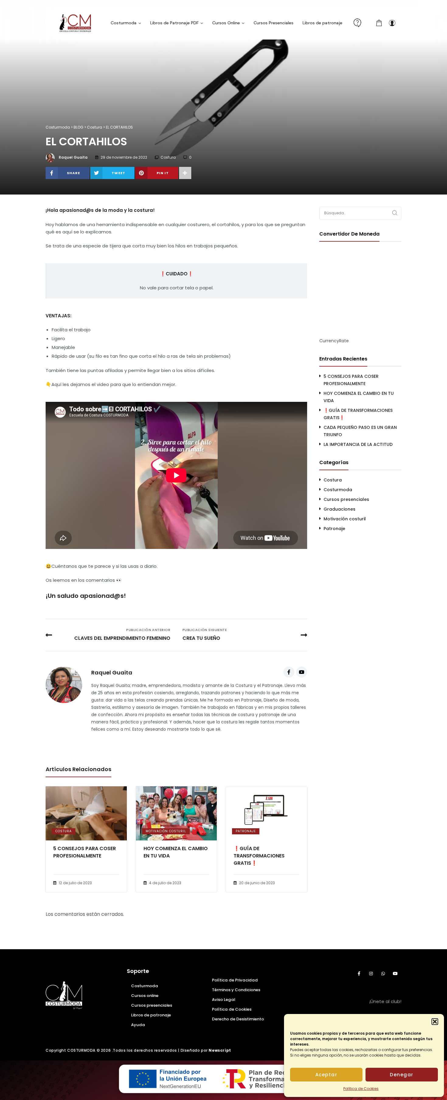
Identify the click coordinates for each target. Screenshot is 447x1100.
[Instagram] (371, 973)
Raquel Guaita (73, 157)
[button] (435, 1022)
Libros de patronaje (151, 1015)
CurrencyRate (334, 341)
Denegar (402, 1074)
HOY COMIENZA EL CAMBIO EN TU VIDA (176, 852)
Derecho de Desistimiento (238, 1019)
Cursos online (144, 995)
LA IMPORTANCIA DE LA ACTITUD (358, 444)
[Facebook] (288, 672)
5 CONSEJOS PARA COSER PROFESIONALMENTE (84, 852)
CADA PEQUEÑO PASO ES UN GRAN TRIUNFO (360, 431)
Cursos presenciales (346, 499)
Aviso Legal (223, 999)
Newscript (220, 1050)
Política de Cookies (361, 1088)
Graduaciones (339, 509)
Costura (168, 157)
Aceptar (326, 1074)
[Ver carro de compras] (379, 22)
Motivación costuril (166, 831)
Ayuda (138, 1025)
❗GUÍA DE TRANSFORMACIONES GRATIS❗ (259, 856)
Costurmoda (338, 490)
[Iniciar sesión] (392, 22)
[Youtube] (301, 672)
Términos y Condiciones (236, 990)
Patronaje (246, 831)
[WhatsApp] (383, 973)
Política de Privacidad (235, 980)
